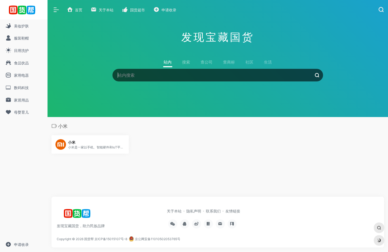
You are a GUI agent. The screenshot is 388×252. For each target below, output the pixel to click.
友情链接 (232, 211)
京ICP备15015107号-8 (110, 239)
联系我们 (213, 211)
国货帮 (89, 239)
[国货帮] (79, 215)
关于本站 (174, 211)
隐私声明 (193, 211)
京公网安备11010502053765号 (157, 239)
